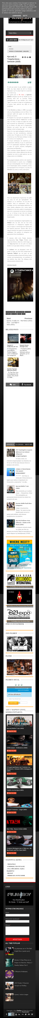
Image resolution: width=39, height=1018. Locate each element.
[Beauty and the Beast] (19, 674)
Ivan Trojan (14, 313)
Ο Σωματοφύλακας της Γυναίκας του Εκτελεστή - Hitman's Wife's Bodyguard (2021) (19, 769)
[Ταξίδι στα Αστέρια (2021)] (20, 779)
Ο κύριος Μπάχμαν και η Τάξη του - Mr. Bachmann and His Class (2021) (19, 849)
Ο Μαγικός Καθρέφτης (21, 971)
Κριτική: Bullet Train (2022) (15, 728)
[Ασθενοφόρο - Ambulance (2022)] (20, 737)
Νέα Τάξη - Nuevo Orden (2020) (17, 829)
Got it (25, 15)
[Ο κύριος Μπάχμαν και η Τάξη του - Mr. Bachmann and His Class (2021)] (20, 837)
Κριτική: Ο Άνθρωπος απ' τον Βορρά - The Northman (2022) (21, 40)
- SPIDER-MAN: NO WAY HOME (16, 875)
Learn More (16, 15)
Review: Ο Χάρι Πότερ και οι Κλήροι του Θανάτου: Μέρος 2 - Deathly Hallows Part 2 (23, 962)
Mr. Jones (21, 94)
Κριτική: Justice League (21, 994)
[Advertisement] (22, 26)
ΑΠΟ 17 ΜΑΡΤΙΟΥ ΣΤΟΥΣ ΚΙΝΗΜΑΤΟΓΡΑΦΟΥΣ (16, 711)
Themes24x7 (25, 1012)
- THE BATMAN (11, 864)
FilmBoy (19, 1010)
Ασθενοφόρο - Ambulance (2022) (17, 748)
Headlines (8, 313)
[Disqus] (19, 415)
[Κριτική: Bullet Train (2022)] (20, 717)
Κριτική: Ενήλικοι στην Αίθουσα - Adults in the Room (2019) (23, 522)
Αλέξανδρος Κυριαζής (10, 311)
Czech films (27, 311)
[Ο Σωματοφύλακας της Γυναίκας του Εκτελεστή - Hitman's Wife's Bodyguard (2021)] (20, 756)
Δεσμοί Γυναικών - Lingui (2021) (17, 809)
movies (19, 313)
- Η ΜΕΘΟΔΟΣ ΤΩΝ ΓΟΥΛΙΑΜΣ (16, 866)
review (11, 48)
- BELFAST (10, 873)
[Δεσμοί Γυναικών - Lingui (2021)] (20, 799)
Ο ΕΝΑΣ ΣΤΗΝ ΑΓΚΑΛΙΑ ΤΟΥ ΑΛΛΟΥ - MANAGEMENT (23, 471)
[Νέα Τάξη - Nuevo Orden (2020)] (20, 818)
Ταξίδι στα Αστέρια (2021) (15, 790)
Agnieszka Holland (20, 311)
